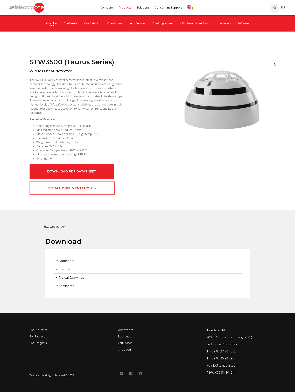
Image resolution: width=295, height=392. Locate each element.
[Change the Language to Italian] (190, 8)
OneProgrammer (162, 23)
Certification (125, 343)
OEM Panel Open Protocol (196, 23)
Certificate (66, 286)
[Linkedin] (131, 373)
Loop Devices (137, 23)
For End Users (38, 330)
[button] (274, 64)
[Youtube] (121, 373)
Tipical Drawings (71, 278)
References (125, 336)
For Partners (37, 336)
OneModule (114, 23)
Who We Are (125, 330)
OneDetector (92, 23)
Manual (64, 269)
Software (243, 23)
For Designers (38, 343)
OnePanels (70, 23)
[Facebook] (140, 373)
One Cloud (124, 349)
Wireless (225, 23)
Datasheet (67, 261)
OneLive (51, 23)
